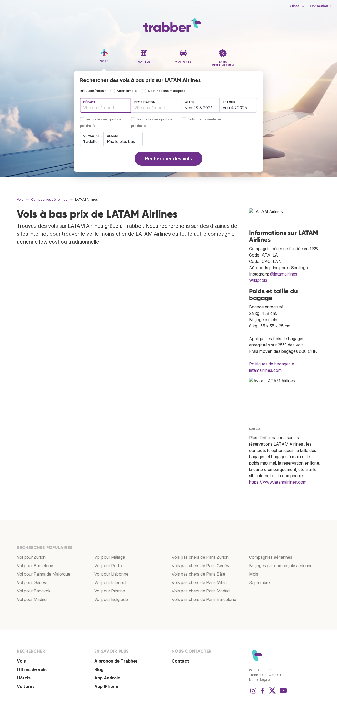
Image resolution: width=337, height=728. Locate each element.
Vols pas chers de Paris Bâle (198, 574)
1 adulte (90, 141)
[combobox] (105, 105)
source (254, 429)
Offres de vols (32, 669)
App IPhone (106, 686)
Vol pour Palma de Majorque (43, 574)
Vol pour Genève (33, 582)
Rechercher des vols (168, 158)
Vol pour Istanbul (110, 582)
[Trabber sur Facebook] (263, 693)
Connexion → (321, 6)
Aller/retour (96, 91)
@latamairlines (283, 274)
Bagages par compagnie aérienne (281, 565)
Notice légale (259, 680)
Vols (21, 661)
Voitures (26, 686)
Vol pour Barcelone (35, 565)
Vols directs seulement (206, 120)
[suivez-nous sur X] (272, 693)
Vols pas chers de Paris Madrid (201, 591)
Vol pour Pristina (109, 591)
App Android (107, 678)
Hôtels (24, 678)
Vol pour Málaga (109, 557)
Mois (253, 574)
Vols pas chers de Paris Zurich (200, 557)
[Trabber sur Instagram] (253, 693)
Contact (180, 661)
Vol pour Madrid (32, 599)
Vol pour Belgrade (111, 599)
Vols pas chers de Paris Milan (199, 582)
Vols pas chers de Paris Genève (202, 565)
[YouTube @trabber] (282, 693)
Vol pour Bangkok (34, 591)
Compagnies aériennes (270, 557)
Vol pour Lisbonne (111, 574)
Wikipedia (258, 280)
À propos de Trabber (116, 661)
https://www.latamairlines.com (277, 482)
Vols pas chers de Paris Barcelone (204, 599)
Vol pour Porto (108, 565)
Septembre (259, 582)
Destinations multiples (166, 91)
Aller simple (127, 91)
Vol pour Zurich (31, 557)
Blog (98, 669)
